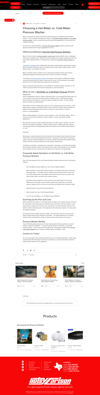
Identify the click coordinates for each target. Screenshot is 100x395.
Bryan (65, 369)
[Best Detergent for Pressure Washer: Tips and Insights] (26, 272)
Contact (46, 366)
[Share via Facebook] (23, 250)
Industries (32, 369)
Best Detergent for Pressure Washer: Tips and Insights (25, 280)
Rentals (31, 366)
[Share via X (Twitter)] (27, 250)
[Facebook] (23, 362)
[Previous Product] (15, 336)
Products (32, 362)
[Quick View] (24, 336)
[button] (82, 4)
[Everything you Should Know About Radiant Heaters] (50, 272)
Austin (65, 364)
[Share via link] (34, 250)
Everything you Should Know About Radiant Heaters (49, 280)
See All (82, 263)
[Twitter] (23, 367)
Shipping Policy (28, 349)
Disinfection (48, 362)
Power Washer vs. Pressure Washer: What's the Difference (73, 280)
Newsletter (47, 369)
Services (31, 364)
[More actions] (76, 23)
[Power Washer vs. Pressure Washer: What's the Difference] (73, 272)
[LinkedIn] (23, 364)
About (46, 364)
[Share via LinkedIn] (30, 250)
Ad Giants (70, 393)
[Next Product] (85, 336)
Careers (46, 368)
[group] (50, 340)
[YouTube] (23, 370)
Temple (65, 367)
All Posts (17, 13)
